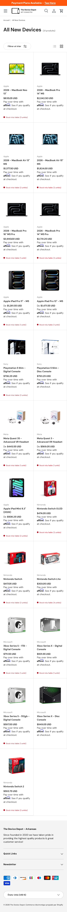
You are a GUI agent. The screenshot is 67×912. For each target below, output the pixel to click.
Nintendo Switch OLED (49, 508)
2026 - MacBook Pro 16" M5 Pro (14, 232)
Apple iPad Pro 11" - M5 (16, 301)
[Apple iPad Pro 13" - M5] (50, 280)
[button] (61, 11)
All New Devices (18, 20)
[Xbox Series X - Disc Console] (50, 695)
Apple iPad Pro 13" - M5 (50, 301)
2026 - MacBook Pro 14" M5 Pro (48, 232)
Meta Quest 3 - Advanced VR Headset (49, 440)
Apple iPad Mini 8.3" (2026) (14, 510)
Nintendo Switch (12, 579)
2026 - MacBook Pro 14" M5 (48, 92)
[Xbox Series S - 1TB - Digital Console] (16, 625)
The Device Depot (17, 905)
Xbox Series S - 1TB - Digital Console (15, 647)
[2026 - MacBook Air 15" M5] (50, 139)
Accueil (6, 20)
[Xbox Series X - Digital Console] (50, 625)
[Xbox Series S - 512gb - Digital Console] (16, 695)
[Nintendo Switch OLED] (50, 487)
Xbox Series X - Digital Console (49, 647)
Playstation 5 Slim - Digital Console (14, 369)
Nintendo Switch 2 (13, 786)
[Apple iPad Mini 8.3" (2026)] (16, 487)
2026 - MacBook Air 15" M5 (50, 162)
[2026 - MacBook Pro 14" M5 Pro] (50, 209)
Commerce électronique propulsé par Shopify (44, 905)
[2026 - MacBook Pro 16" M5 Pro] (16, 209)
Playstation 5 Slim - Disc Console (48, 369)
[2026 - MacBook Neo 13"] (16, 69)
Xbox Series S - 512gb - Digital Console (16, 718)
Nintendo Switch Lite (49, 579)
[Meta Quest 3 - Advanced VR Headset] (50, 417)
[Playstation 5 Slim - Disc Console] (50, 347)
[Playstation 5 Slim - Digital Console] (16, 347)
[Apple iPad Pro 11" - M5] (16, 280)
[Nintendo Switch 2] (16, 765)
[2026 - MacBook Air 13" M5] (16, 139)
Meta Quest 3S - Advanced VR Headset (16, 440)
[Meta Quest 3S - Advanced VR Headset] (16, 417)
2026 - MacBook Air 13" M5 (16, 162)
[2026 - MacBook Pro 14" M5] (50, 69)
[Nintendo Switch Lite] (50, 558)
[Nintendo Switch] (16, 558)
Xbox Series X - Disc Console (48, 718)
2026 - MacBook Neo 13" (15, 92)
